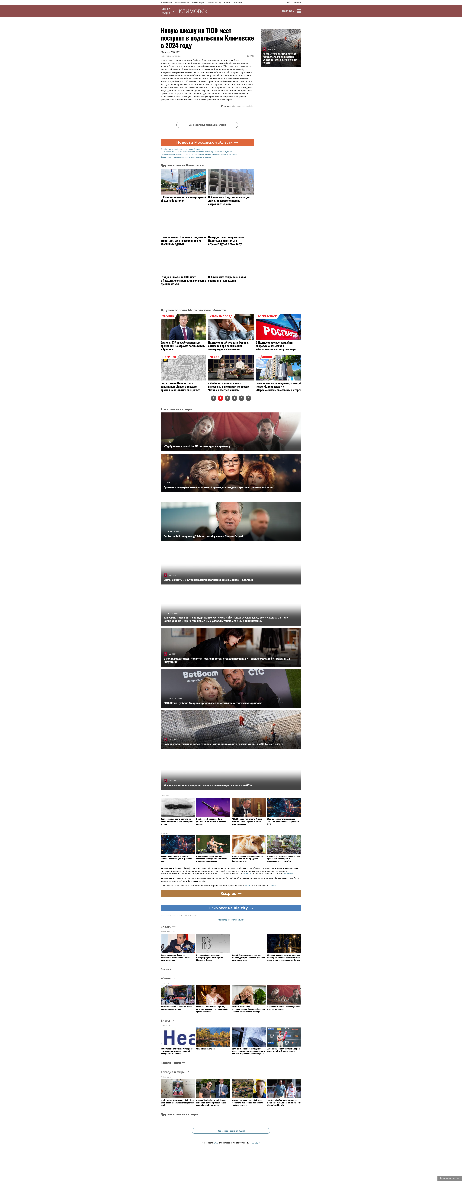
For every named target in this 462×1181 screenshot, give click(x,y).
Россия (166, 969)
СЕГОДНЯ (255, 1142)
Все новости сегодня (176, 409)
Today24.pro (166, 1077)
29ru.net (164, 833)
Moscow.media (182, 2)
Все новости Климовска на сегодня (207, 124)
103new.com (288, 873)
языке (247, 885)
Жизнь (166, 978)
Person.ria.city (214, 2)
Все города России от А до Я (231, 1130)
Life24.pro (165, 983)
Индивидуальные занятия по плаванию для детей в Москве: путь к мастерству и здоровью (199, 154)
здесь (273, 885)
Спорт (227, 2)
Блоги (165, 1020)
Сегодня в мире (173, 1072)
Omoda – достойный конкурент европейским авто (182, 149)
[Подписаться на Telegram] (288, 2)
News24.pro (165, 1025)
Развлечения (171, 1063)
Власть (166, 927)
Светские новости (165, 915)
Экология (237, 2)
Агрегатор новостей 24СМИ (231, 919)
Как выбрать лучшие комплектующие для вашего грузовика (186, 157)
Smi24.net (165, 796)
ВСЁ (216, 1142)
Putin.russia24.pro (168, 932)
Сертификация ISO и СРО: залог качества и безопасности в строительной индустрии (196, 152)
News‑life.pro (198, 2)
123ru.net (296, 2)
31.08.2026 (287, 11)
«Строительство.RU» (171, 55)
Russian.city (166, 2)
